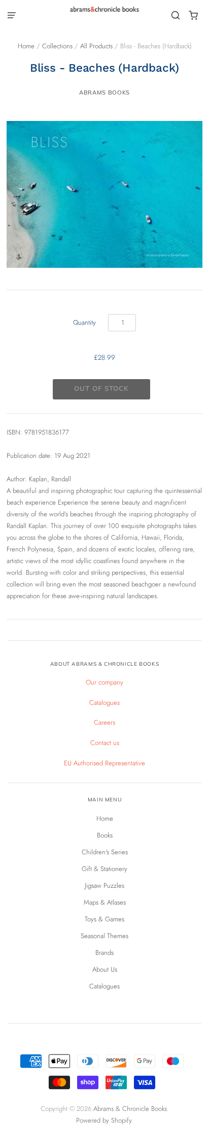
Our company (104, 682)
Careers (104, 722)
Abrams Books (104, 92)
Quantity (84, 322)
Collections (57, 46)
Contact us (104, 743)
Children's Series (105, 852)
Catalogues (104, 702)
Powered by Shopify (103, 1120)
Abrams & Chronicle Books (130, 1108)
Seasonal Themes (104, 936)
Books (105, 835)
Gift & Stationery (104, 869)
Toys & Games (104, 919)
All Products (96, 46)
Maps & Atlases (105, 902)
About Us (104, 969)
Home (26, 46)
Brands (104, 952)
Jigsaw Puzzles (104, 885)
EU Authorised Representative (104, 763)
